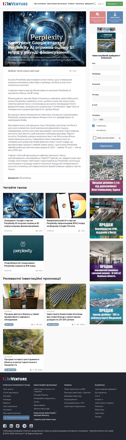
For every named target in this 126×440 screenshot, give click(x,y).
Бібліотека (99, 410)
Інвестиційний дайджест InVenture (106, 56)
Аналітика (80, 4)
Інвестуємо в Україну (104, 403)
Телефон (96, 115)
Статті (97, 396)
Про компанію (40, 4)
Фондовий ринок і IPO (74, 403)
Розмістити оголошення (18, 417)
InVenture (16, 385)
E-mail (94, 105)
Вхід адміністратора (12, 413)
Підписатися (106, 146)
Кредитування (70, 399)
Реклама (7, 396)
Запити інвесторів (41, 409)
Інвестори (99, 413)
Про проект (8, 389)
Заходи (98, 417)
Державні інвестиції (73, 396)
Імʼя (93, 63)
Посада (95, 95)
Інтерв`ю (99, 399)
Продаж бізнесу (41, 395)
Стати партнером (10, 392)
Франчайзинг (39, 405)
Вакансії (6, 403)
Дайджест (89, 4)
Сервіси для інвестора (45, 419)
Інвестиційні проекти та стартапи (44, 390)
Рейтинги (99, 406)
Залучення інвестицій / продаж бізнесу (45, 414)
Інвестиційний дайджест (106, 389)
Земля (36, 402)
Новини (71, 4)
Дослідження (101, 392)
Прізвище (96, 74)
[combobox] (95, 119)
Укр (99, 4)
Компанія (96, 84)
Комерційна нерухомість (44, 398)
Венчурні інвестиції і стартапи (77, 392)
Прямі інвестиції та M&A (74, 389)
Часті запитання (10, 406)
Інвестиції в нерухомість (74, 406)
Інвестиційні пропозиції (57, 4)
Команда (7, 399)
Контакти (7, 410)
